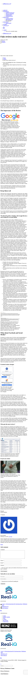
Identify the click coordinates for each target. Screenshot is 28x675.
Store (5, 24)
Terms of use (5, 621)
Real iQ (3, 42)
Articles (8, 23)
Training (5, 11)
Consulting (9, 18)
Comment (3, 549)
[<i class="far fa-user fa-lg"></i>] (4, 27)
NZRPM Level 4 (10, 12)
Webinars (8, 15)
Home (4, 57)
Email (2, 562)
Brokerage (9, 19)
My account (5, 620)
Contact (5, 25)
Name (2, 560)
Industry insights (6, 617)
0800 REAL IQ (7, 3)
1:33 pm (10, 536)
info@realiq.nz (5, 608)
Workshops (9, 16)
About (5, 10)
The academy (9, 13)
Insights (5, 22)
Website (2, 565)
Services (5, 17)
